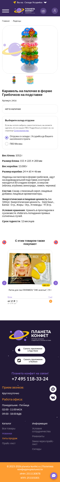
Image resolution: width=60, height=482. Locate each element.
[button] (55, 283)
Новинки (7, 433)
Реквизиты (38, 436)
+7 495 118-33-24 (30, 378)
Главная (6, 21)
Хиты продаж (9, 438)
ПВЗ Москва (16, 143)
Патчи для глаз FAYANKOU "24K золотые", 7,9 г (30, 290)
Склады (36, 448)
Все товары (8, 428)
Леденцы (17, 21)
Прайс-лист (8, 443)
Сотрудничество (21, 130)
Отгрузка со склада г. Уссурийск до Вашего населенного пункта (31, 137)
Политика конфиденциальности (35, 468)
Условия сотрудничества (41, 430)
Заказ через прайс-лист (43, 443)
